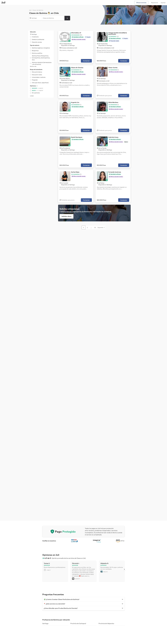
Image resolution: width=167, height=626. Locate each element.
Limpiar (32, 95)
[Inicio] (3, 2)
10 (95, 227)
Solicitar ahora (66, 216)
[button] (124, 569)
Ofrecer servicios (141, 2)
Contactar (86, 61)
